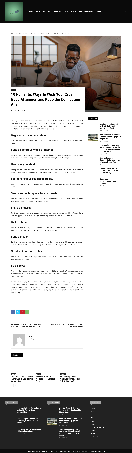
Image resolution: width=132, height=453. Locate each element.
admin (15, 111)
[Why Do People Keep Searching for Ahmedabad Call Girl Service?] (71, 367)
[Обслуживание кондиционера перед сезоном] (93, 181)
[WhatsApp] (27, 312)
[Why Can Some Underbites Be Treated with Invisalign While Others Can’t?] (93, 126)
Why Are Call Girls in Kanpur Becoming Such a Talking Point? (46, 379)
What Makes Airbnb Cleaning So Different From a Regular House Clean (110, 160)
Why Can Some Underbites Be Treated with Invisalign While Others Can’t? (110, 126)
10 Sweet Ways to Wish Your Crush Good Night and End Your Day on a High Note (26, 325)
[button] (125, 11)
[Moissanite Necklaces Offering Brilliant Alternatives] (10, 432)
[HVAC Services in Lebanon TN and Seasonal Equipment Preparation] (93, 137)
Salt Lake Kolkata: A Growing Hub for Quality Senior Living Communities (22, 379)
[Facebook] (13, 312)
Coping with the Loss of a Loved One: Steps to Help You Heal (66, 325)
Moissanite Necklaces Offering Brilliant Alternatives (28, 430)
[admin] (19, 340)
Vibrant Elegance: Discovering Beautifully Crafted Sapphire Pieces (27, 421)
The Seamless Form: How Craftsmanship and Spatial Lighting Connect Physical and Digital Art (110, 148)
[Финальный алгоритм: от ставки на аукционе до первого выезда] (93, 171)
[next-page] (15, 385)
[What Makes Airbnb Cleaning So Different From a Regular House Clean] (93, 160)
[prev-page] (12, 385)
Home (13, 33)
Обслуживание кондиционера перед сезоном (108, 181)
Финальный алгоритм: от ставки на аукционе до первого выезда (109, 170)
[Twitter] (18, 312)
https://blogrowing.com (33, 339)
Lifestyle (25, 33)
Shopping (18, 33)
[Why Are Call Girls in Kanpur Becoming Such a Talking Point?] (47, 367)
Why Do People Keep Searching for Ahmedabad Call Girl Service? (70, 379)
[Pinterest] (22, 312)
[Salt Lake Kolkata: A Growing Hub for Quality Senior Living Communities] (22, 367)
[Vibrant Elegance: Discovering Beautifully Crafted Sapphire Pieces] (10, 421)
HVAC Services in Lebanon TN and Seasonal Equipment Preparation (110, 137)
